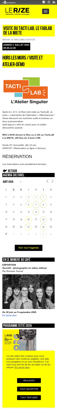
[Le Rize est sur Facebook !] (44, 2)
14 (36, 212)
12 (21, 212)
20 (28, 219)
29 (21, 197)
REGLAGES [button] (29, 380)
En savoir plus (9, 315)
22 (43, 219)
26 (21, 227)
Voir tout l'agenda (29, 247)
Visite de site (30, 39)
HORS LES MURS (19, 39)
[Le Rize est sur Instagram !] (49, 2)
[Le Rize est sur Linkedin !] (54, 2)
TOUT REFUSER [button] (29, 397)
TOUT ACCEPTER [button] (29, 389)
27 (28, 227)
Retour (12, 171)
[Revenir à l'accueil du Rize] (17, 11)
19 (21, 219)
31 (36, 197)
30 (28, 197)
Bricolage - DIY (7, 39)
